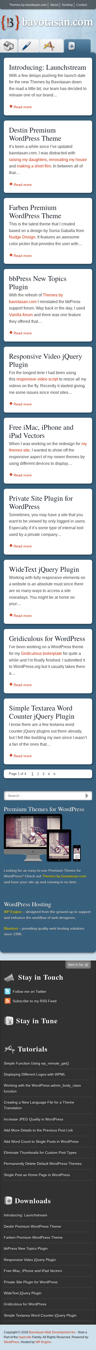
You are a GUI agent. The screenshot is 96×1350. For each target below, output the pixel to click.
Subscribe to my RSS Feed (35, 1001)
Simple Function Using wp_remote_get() (36, 1063)
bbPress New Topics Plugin (38, 282)
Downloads (77, 46)
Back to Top (75, 964)
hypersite (25, 1337)
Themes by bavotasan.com (28, 5)
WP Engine (13, 912)
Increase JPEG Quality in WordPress (33, 1119)
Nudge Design (22, 237)
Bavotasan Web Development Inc (52, 1332)
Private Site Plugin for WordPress (41, 502)
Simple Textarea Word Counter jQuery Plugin (41, 712)
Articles (28, 46)
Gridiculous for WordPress (47, 638)
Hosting (67, 5)
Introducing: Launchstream (47, 67)
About (54, 5)
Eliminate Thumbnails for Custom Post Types (40, 1153)
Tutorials (51, 46)
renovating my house (68, 159)
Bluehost (11, 928)
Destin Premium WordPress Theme (35, 134)
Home (8, 46)
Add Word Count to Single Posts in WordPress (41, 1141)
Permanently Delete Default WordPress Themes (43, 1164)
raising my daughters (28, 159)
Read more (23, 107)
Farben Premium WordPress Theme (35, 211)
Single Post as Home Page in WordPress (37, 1175)
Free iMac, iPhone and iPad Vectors (41, 431)
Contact (81, 5)
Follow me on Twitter (29, 991)
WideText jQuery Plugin (44, 569)
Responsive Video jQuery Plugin (45, 360)
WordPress (11, 1342)
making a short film (34, 166)
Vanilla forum (21, 315)
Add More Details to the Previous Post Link (38, 1130)
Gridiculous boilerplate (41, 653)
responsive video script (37, 379)
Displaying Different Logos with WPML (35, 1074)
